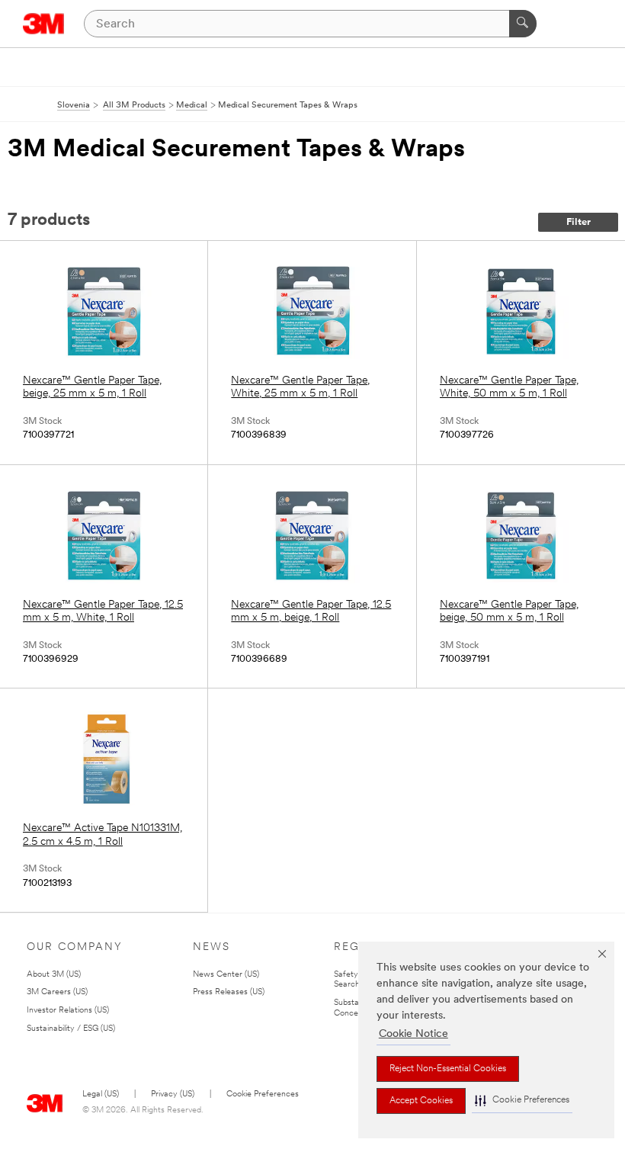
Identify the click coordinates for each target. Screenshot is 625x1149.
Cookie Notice (413, 1034)
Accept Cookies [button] (421, 1101)
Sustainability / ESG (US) (71, 1029)
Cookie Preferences (262, 1094)
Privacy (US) (172, 1094)
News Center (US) (226, 975)
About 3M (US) (54, 975)
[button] (522, 1100)
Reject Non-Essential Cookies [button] (447, 1069)
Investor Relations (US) (68, 1010)
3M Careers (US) (57, 992)
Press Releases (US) (228, 992)
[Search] (523, 23)
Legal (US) (100, 1094)
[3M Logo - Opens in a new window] (44, 23)
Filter (578, 222)
